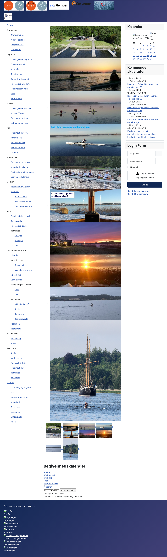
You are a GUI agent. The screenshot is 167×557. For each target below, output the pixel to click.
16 (148, 52)
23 (148, 55)
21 (141, 55)
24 (151, 55)
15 (144, 52)
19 (134, 55)
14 (141, 52)
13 (137, 52)
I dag (46, 481)
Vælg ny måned (51, 483)
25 (154, 55)
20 (137, 55)
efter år (47, 472)
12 (134, 52)
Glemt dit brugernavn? (137, 194)
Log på (145, 185)
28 (141, 59)
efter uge (48, 478)
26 (134, 59)
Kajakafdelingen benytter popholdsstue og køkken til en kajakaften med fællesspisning (141, 134)
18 (154, 52)
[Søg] (48, 486)
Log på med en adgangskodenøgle (145, 175)
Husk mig (134, 167)
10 (151, 49)
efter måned (49, 475)
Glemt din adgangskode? (138, 191)
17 (151, 52)
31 (151, 59)
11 (154, 49)
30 (148, 59)
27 (137, 59)
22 (144, 55)
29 (144, 59)
